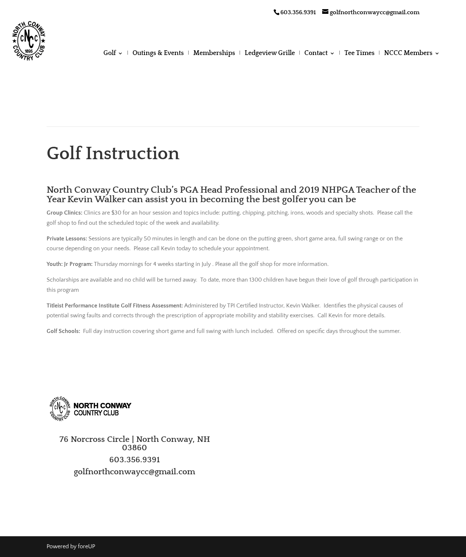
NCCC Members (408, 54)
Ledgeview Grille (270, 54)
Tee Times (359, 54)
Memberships (214, 54)
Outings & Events (158, 54)
